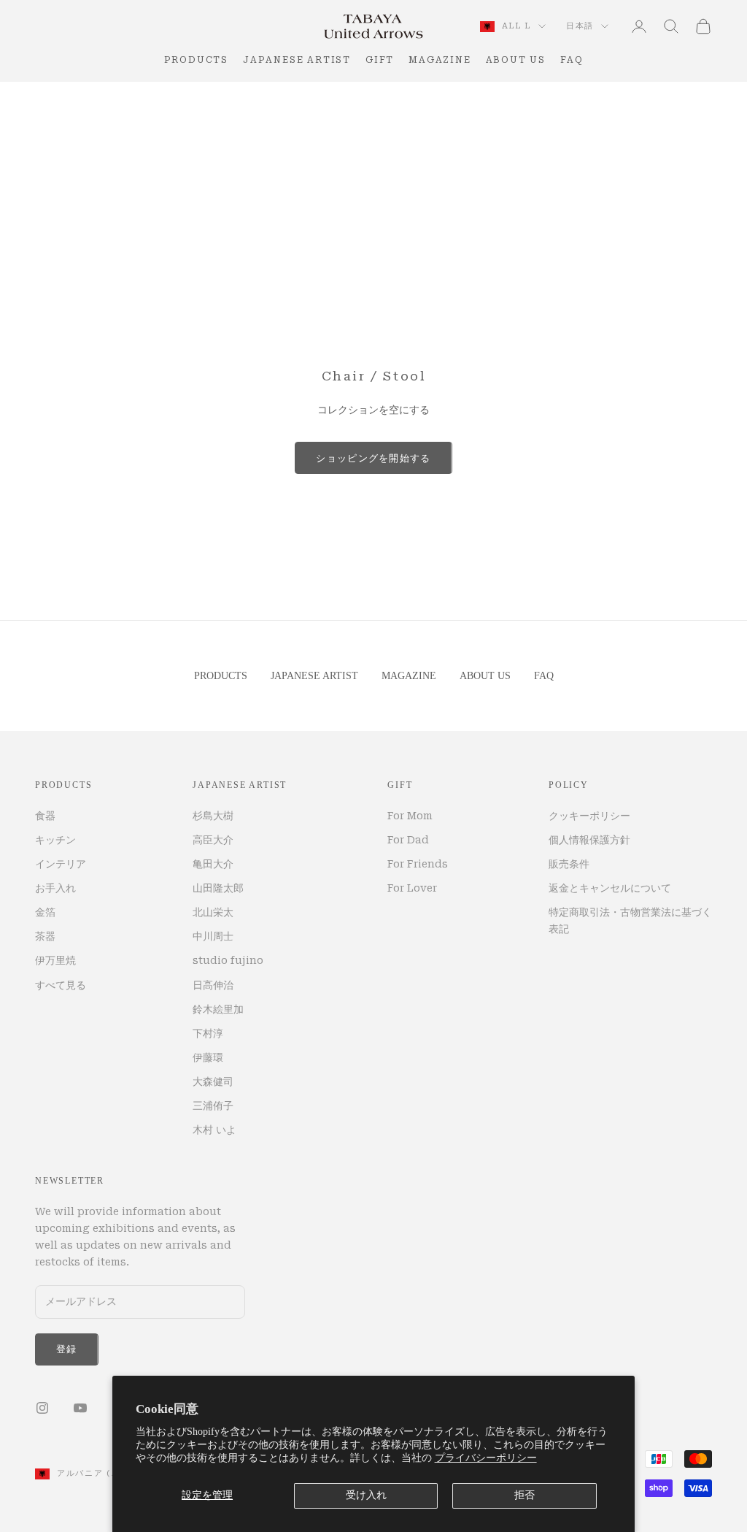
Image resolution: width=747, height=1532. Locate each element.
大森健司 (213, 1081)
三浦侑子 (213, 1105)
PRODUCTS (196, 60)
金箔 (45, 912)
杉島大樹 (213, 815)
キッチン (55, 840)
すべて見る (60, 985)
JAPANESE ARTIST (297, 60)
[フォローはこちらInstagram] (42, 1408)
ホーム (48, 103)
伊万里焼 (55, 960)
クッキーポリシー (589, 815)
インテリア (60, 864)
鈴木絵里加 (218, 1009)
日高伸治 (213, 985)
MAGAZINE (440, 60)
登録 (66, 1349)
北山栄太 (213, 912)
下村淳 (208, 1033)
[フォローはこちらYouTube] (80, 1408)
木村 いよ (214, 1129)
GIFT (379, 60)
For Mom (410, 815)
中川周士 (213, 936)
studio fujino (228, 960)
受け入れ (366, 1495)
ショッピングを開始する (373, 458)
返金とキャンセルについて (610, 888)
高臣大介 (213, 840)
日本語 (580, 26)
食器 (45, 815)
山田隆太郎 (218, 888)
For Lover (412, 888)
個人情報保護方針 (589, 840)
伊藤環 (208, 1057)
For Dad (408, 840)
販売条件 (569, 864)
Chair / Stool (167, 103)
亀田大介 (213, 864)
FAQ (571, 60)
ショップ (95, 103)
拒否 (524, 1495)
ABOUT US (516, 60)
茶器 (45, 936)
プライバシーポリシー (486, 1457)
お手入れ (55, 888)
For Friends (417, 864)
